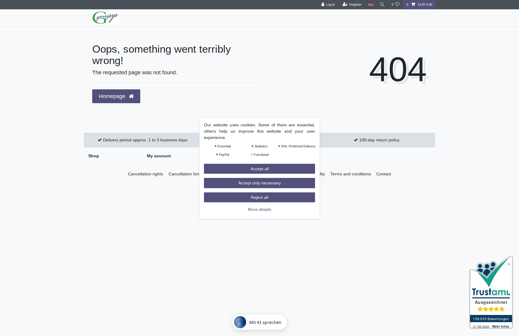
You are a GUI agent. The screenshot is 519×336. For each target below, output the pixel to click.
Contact (383, 173)
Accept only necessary (259, 182)
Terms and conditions (350, 173)
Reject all (259, 197)
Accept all (259, 168)
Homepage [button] (113, 96)
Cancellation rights (145, 173)
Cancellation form (185, 173)
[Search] (382, 4)
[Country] (370, 4)
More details (259, 209)
